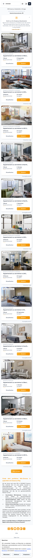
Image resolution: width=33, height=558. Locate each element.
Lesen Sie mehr (16, 29)
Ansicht (23, 63)
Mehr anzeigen (16, 471)
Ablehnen (16, 554)
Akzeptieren (26, 554)
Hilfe (16, 533)
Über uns (16, 537)
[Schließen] (29, 17)
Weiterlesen (6, 554)
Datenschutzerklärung (20, 550)
